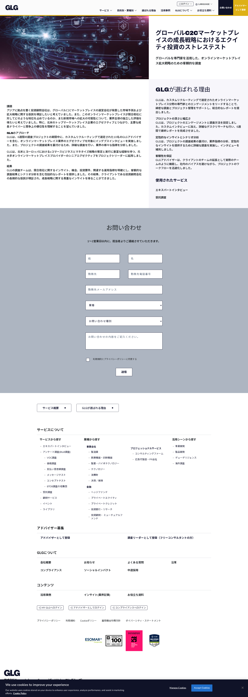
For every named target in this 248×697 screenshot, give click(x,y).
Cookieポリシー (88, 620)
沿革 (174, 562)
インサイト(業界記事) (97, 595)
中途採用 (133, 570)
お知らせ (89, 562)
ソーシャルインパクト (97, 570)
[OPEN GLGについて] (191, 10)
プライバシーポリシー (115, 359)
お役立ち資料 (136, 595)
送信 (124, 372)
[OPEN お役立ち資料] (213, 10)
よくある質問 (136, 562)
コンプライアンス (51, 570)
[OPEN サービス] (111, 10)
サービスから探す (50, 439)
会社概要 (45, 562)
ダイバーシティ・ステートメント (143, 620)
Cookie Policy (19, 693)
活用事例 (45, 595)
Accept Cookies (202, 687)
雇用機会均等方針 (111, 620)
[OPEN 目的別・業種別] (135, 10)
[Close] (242, 687)
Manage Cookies (178, 687)
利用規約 (97, 359)
